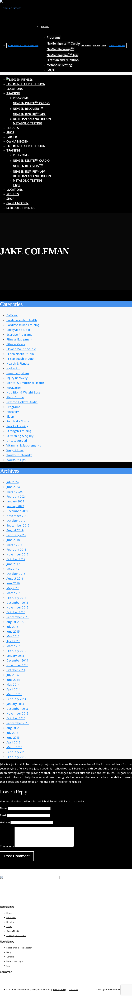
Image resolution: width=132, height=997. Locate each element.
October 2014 (15, 670)
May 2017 (12, 569)
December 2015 (17, 602)
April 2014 (13, 689)
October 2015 (15, 612)
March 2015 (14, 646)
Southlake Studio (18, 421)
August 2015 (15, 622)
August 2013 (15, 728)
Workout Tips (16, 460)
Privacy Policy (59, 989)
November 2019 (17, 516)
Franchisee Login (14, 961)
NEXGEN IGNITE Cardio (31, 103)
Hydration (13, 368)
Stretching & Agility (19, 436)
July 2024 (12, 482)
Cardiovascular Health (21, 320)
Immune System (17, 373)
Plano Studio (15, 397)
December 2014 (17, 660)
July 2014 (12, 675)
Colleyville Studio (18, 330)
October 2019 (15, 521)
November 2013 (17, 713)
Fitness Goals (15, 344)
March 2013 (14, 747)
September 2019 (17, 525)
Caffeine (12, 315)
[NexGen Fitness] (10, 8)
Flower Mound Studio (21, 349)
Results (96, 45)
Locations (86, 45)
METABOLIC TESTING (27, 123)
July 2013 (12, 733)
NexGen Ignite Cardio (63, 43)
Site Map (73, 989)
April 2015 (13, 641)
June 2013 (13, 737)
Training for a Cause (16, 935)
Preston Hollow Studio (22, 402)
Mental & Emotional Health (25, 383)
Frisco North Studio (20, 354)
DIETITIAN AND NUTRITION (32, 119)
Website (5, 822)
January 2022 (15, 506)
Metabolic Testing (59, 65)
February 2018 (16, 549)
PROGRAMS (20, 98)
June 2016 (13, 583)
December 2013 (17, 709)
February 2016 (16, 598)
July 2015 (12, 627)
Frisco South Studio (20, 359)
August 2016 (15, 578)
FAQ (8, 965)
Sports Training (17, 426)
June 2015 (13, 631)
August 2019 (15, 530)
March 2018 (14, 545)
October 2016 (15, 574)
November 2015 (17, 607)
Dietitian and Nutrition (63, 60)
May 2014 (12, 684)
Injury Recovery (17, 378)
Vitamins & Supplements (23, 445)
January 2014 (15, 704)
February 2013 (16, 752)
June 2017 (13, 564)
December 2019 (17, 511)
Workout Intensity (19, 455)
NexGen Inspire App (62, 55)
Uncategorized (16, 441)
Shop (104, 45)
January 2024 (15, 501)
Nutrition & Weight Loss (23, 392)
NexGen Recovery (60, 49)
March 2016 (14, 593)
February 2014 (16, 699)
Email (3, 815)
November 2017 (17, 554)
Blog (8, 952)
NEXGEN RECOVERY (28, 109)
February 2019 (16, 535)
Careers (12, 137)
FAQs (50, 70)
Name (3, 808)
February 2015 (16, 651)
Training (45, 27)
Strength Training (18, 431)
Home (9, 913)
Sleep (10, 416)
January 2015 (15, 655)
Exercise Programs (19, 334)
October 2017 (15, 559)
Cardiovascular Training (22, 325)
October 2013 (15, 718)
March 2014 (14, 694)
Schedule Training (21, 208)
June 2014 (13, 680)
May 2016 (12, 588)
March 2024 (14, 492)
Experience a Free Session (23, 46)
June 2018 (13, 540)
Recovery (12, 412)
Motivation (14, 387)
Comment (7, 846)
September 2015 (17, 617)
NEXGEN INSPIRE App (29, 114)
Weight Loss (15, 450)
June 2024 (13, 487)
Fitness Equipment (19, 339)
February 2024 (16, 496)
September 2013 (17, 723)
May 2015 (12, 636)
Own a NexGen (117, 46)
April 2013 (13, 742)
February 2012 (16, 757)
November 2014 (17, 665)
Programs (53, 37)
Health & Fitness (17, 363)
